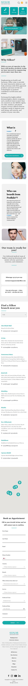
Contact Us (14, 670)
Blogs (14, 664)
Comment (5, 614)
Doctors (14, 661)
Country (4, 563)
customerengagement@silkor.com (15, 281)
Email (3, 546)
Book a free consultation (11, 28)
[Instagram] (12, 676)
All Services (14, 652)
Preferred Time (6, 597)
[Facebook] (9, 676)
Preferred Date (6, 606)
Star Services (14, 655)
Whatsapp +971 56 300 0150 (14, 277)
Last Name (5, 539)
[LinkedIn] (19, 675)
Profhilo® (9, 131)
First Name (5, 531)
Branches (14, 667)
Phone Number (6, 555)
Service (4, 589)
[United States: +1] (4, 558)
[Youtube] (15, 676)
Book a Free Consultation (12, 155)
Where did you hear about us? (10, 580)
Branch (4, 572)
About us (14, 658)
